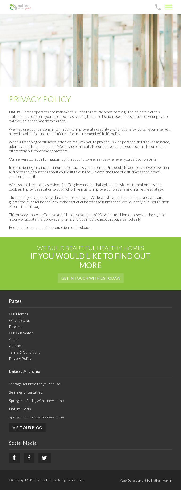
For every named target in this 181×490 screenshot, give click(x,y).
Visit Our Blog (27, 427)
